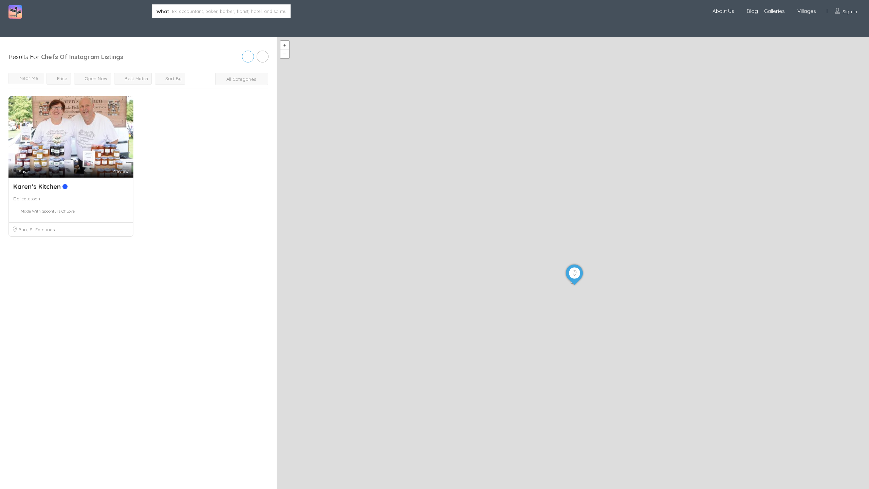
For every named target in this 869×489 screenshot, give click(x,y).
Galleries (774, 11)
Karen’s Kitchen (37, 186)
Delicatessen (26, 198)
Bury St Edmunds (36, 229)
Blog (752, 11)
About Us (723, 11)
